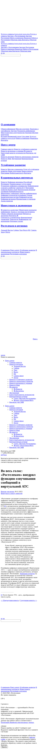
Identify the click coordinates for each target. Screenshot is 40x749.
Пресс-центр (8, 144)
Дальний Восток (20, 366)
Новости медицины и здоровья (20, 383)
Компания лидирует (27, 574)
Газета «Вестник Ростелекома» (25, 398)
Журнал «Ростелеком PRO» (24, 400)
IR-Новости (18, 389)
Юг (15, 374)
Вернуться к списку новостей (11, 493)
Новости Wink (14, 385)
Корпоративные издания (18, 396)
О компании (8, 124)
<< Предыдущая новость (10, 600)
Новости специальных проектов (21, 381)
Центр (16, 378)
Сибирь (16, 368)
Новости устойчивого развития (20, 379)
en (4, 53)
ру (2, 53)
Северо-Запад (19, 376)
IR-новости (13, 387)
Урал (15, 370)
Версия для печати (7, 491)
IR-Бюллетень (19, 391)
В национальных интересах (17, 177)
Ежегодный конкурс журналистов (21, 395)
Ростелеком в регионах (14, 225)
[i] (5, 506)
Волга (16, 372)
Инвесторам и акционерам (16, 205)
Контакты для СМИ (16, 402)
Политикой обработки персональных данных (17, 722)
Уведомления (14, 393)
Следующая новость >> (28, 600)
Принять (4, 747)
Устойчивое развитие (13, 165)
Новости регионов (16, 364)
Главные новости (15, 362)
